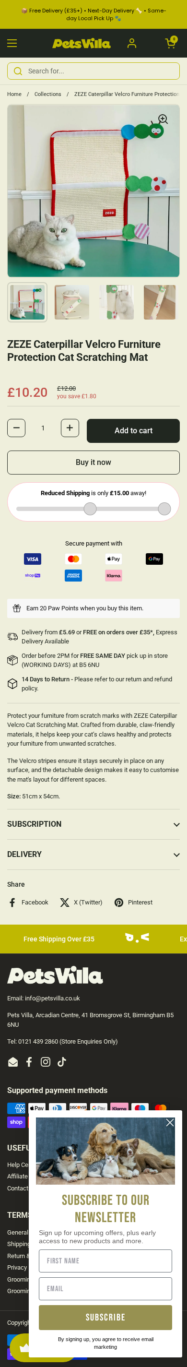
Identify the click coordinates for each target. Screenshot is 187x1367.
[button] (170, 43)
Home (14, 94)
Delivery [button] (24, 854)
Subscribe (106, 1317)
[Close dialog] (170, 1122)
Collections (48, 94)
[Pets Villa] (81, 43)
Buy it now (93, 462)
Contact (17, 1188)
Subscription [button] (34, 824)
